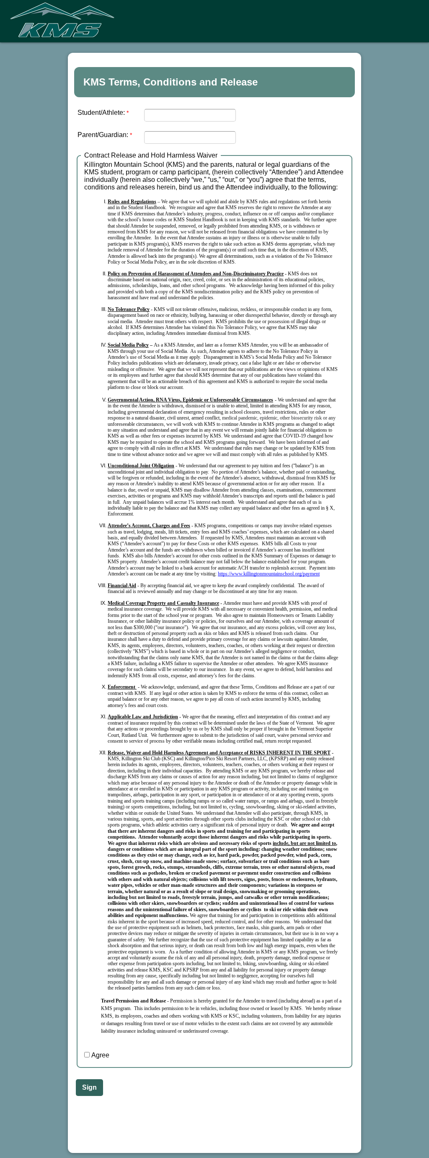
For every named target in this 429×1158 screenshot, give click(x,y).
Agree (100, 1055)
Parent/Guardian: (103, 134)
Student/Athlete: (101, 112)
